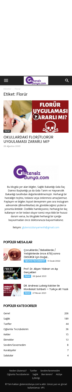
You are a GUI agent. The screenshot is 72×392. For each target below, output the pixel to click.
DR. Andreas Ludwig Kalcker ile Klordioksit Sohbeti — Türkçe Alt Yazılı (46, 287)
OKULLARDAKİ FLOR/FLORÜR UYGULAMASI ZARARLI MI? (28, 139)
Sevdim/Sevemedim (50, 370)
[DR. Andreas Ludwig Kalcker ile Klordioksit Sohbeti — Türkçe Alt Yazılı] (12, 290)
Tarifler (33, 370)
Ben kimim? (47, 374)
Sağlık (35, 374)
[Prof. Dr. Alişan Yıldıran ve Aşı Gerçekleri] (12, 273)
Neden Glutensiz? (18, 370)
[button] (6, 80)
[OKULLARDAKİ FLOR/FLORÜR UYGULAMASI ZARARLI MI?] (36, 116)
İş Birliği (36, 378)
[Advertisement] (36, 38)
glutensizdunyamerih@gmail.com (40, 227)
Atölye (59, 374)
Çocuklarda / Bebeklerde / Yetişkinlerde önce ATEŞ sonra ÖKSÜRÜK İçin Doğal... (42, 253)
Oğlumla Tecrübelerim (35, 261)
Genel (7, 131)
